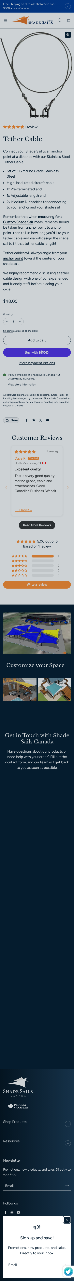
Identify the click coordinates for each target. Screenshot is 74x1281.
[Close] (67, 1220)
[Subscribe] (64, 1265)
